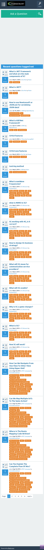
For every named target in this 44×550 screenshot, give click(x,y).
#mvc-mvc (27, 375)
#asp (22, 384)
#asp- (11, 130)
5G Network (24, 186)
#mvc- (29, 389)
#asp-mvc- (12, 389)
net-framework (22, 130)
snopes (12, 197)
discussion (25, 193)
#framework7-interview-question (18, 393)
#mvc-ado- (12, 377)
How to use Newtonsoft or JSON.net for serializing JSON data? (21, 104)
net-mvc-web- (28, 384)
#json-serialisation (14, 115)
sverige (19, 193)
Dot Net (24, 79)
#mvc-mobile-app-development (17, 379)
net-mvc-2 (27, 386)
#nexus (21, 191)
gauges (16, 191)
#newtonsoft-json (14, 113)
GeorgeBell (30, 139)
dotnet (15, 93)
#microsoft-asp (19, 386)
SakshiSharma (30, 110)
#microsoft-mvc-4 (21, 389)
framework (16, 82)
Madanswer (11, 548)
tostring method (16, 166)
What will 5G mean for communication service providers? (19, 266)
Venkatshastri (13, 188)
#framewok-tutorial (24, 391)
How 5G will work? (17, 344)
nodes (23, 195)
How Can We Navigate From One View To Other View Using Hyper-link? (21, 365)
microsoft (23, 141)
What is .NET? (15, 87)
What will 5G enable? (18, 288)
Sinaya (29, 154)
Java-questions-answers (20, 172)
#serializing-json (25, 115)
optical (11, 195)
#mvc (21, 375)
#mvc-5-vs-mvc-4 (14, 375)
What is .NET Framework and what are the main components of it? (20, 73)
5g (26, 191)
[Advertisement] (22, 41)
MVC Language (26, 371)
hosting (12, 386)
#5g (11, 191)
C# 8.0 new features (18, 151)
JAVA (22, 169)
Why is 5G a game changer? (21, 307)
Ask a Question (18, 13)
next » (29, 496)
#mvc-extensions (14, 384)
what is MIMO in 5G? (18, 203)
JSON (22, 110)
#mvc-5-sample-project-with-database (19, 382)
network (17, 195)
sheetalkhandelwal (14, 372)
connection (12, 193)
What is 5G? (14, 326)
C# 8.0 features (16, 136)
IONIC (23, 125)
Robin (30, 79)
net (11, 82)
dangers (29, 195)
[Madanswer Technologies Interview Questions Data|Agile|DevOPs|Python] (16, 3)
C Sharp (23, 139)
